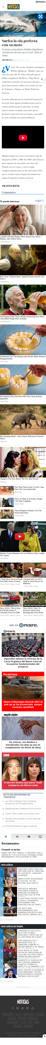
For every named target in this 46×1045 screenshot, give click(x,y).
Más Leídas (7, 864)
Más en (13, 625)
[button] (42, 79)
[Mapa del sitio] (32, 1008)
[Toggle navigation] (4, 6)
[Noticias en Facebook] (18, 1008)
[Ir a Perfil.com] (41, 2)
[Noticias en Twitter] (22, 1008)
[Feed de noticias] (27, 1008)
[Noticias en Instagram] (13, 1008)
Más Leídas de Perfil (12, 926)
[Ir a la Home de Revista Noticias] (13, 6)
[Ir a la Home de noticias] (23, 1001)
